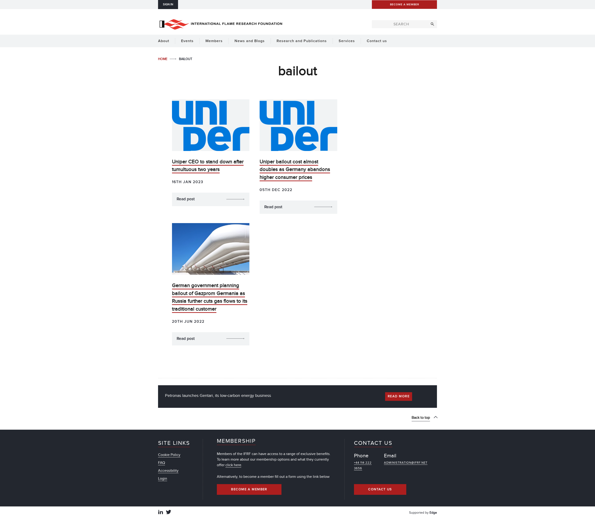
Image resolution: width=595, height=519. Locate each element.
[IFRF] (221, 23)
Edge (433, 513)
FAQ (161, 462)
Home (163, 59)
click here (233, 465)
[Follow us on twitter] (168, 512)
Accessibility (168, 470)
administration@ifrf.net (405, 463)
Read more (399, 396)
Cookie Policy (169, 454)
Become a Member (249, 489)
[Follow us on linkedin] (160, 512)
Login (162, 478)
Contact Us (380, 489)
